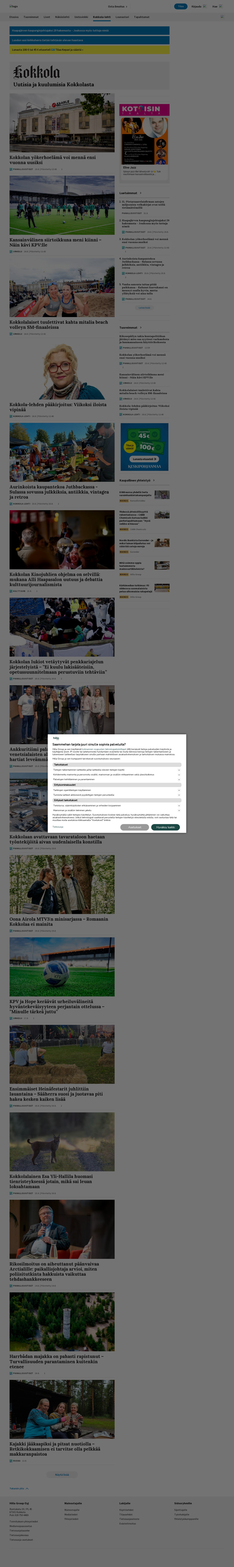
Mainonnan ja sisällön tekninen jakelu (72, 810)
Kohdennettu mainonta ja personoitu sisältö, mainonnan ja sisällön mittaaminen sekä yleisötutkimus (103, 774)
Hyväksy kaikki (165, 827)
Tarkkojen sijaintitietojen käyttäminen (72, 790)
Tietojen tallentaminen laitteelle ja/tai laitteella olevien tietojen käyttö (88, 769)
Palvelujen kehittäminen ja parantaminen (74, 779)
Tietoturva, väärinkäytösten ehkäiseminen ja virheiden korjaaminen (87, 805)
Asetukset (134, 827)
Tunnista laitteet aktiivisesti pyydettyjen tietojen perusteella (83, 794)
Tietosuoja (58, 827)
